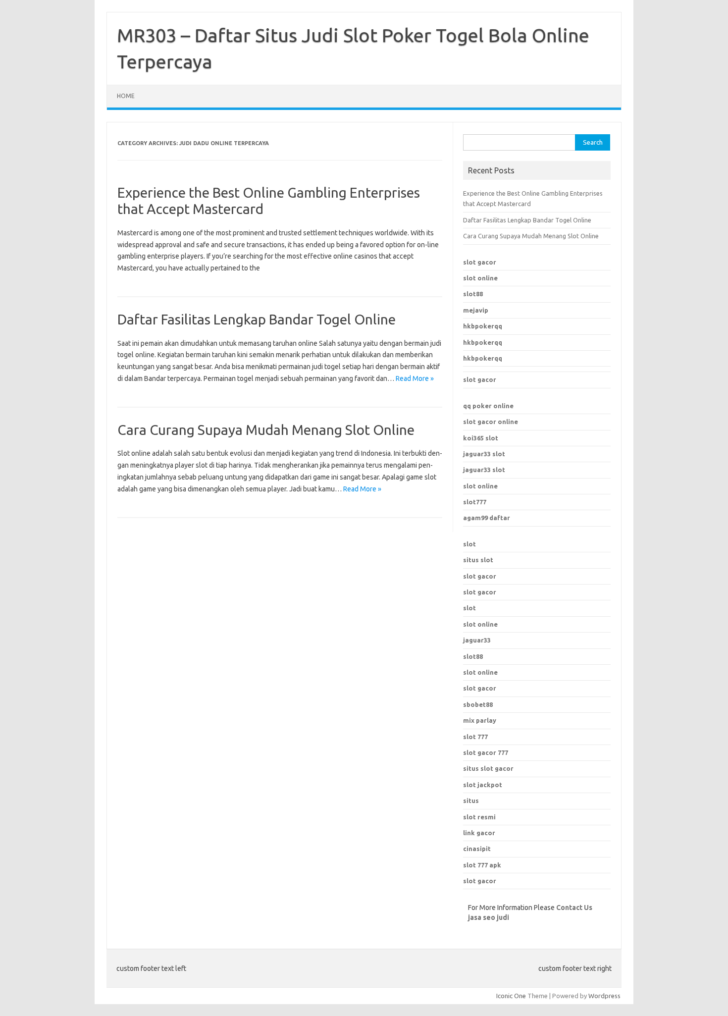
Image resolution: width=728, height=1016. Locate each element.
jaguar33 (477, 640)
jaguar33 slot (484, 453)
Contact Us (574, 907)
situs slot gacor (488, 768)
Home (126, 96)
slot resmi (479, 816)
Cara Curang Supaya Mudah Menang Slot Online (266, 429)
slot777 (474, 501)
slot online (480, 277)
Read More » (415, 378)
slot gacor (479, 262)
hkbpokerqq (482, 325)
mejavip (475, 310)
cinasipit (477, 848)
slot (469, 543)
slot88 (473, 293)
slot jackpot (482, 784)
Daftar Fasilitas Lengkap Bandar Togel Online (256, 319)
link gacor (479, 832)
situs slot (478, 559)
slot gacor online (490, 421)
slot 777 (475, 736)
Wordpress (604, 995)
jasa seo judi (488, 917)
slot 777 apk (482, 864)
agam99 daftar (486, 517)
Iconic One (511, 995)
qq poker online (488, 405)
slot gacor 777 (485, 752)
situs (471, 800)
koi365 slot (480, 437)
